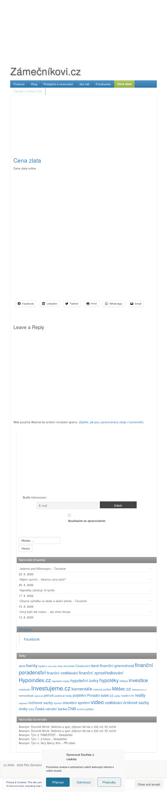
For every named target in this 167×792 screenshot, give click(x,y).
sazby (48, 702)
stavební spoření (76, 702)
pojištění (79, 695)
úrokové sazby (136, 702)
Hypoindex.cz (35, 680)
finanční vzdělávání (62, 672)
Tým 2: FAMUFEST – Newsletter (52, 735)
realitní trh (127, 696)
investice (138, 680)
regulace (23, 703)
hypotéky (109, 680)
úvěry (31, 709)
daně (95, 665)
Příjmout (58, 782)
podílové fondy (63, 696)
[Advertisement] (83, 28)
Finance (19, 84)
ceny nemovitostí (66, 666)
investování (24, 689)
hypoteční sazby (61, 681)
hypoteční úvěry (84, 680)
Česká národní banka (51, 708)
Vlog (34, 84)
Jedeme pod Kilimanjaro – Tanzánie (43, 569)
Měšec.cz (121, 688)
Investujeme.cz (51, 688)
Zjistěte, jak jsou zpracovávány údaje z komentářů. (111, 422)
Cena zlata (124, 84)
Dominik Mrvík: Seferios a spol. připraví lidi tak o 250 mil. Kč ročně (73, 727)
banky (32, 665)
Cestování (83, 665)
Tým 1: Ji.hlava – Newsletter (49, 739)
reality (140, 695)
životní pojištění (85, 709)
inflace (124, 681)
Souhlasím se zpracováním (86, 521)
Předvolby (109, 782)
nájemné (38, 695)
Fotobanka (103, 84)
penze (49, 695)
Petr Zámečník (33, 765)
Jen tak (84, 84)
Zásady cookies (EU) (27, 91)
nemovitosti (26, 696)
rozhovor (35, 702)
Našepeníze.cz (139, 689)
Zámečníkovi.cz (45, 70)
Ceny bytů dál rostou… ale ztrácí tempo (45, 612)
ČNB (72, 708)
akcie (22, 666)
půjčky (117, 695)
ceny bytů (52, 666)
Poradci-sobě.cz (100, 695)
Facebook (25, 629)
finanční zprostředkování (101, 673)
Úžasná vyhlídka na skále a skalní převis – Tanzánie (53, 601)
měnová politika (102, 689)
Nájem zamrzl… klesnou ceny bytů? (43, 579)
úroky (23, 708)
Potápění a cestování (58, 84)
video (97, 702)
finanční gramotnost (117, 665)
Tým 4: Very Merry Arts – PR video (53, 743)
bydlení (42, 666)
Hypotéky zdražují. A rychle (37, 590)
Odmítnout (84, 782)
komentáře (81, 688)
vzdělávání (113, 702)
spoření (58, 703)
